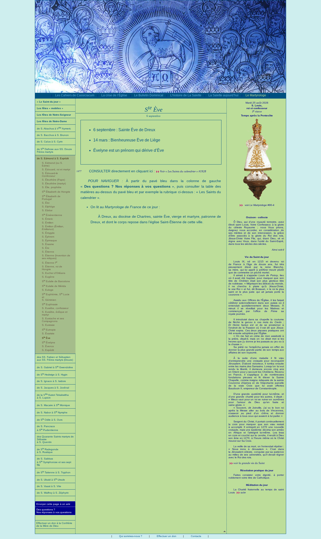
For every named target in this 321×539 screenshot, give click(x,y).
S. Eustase (48, 325)
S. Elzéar (47, 210)
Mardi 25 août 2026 (257, 102)
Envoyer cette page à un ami (53, 504)
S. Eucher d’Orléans (53, 273)
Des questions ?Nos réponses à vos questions (53, 511)
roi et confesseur (257, 108)
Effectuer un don (166, 536)
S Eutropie (49, 329)
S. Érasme (48, 244)
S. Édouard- (50, 174)
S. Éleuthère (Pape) (53, 179)
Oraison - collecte (257, 217)
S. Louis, (257, 105)
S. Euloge (47, 289)
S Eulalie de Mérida (54, 286)
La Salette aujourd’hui (223, 95)
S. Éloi (45, 202)
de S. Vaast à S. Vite (49, 486)
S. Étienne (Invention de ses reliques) (56, 257)
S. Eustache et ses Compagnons (53, 320)
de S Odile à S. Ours (49, 419)
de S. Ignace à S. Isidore (51, 381)
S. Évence (48, 346)
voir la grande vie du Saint (249, 463)
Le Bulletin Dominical (148, 95)
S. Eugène (48, 276)
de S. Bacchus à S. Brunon (53, 135)
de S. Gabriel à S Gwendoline (55, 367)
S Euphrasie (50, 304)
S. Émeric (47, 218)
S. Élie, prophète (51, 187)
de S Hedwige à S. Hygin (52, 374)
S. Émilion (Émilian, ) (53, 227)
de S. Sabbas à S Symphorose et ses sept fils (54, 461)
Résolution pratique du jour (256, 470)
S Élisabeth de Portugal (51, 197)
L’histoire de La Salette (185, 95)
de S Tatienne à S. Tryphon (53, 472)
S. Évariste (48, 333)
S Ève (46, 338)
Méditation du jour (257, 485)
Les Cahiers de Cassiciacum (74, 95)
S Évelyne (48, 342)
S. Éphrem (48, 236)
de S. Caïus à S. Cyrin (50, 141)
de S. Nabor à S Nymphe (52, 412)
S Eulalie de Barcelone (56, 281)
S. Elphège (48, 206)
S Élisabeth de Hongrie (56, 191)
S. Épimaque (49, 240)
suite (243, 492)
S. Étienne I (49, 262)
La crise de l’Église (114, 95)
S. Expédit (48, 350)
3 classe (257, 111)
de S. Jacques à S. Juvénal (53, 387)
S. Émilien (47, 222)
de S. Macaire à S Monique (53, 405)
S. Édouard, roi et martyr (56, 169)
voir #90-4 (259, 205)
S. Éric (45, 248)
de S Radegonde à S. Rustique (47, 450)
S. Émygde (48, 233)
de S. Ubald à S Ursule (51, 479)
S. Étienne (48, 251)
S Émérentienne (52, 215)
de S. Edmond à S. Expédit (53, 158)
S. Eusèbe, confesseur (55, 308)
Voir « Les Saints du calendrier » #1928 (183, 171)
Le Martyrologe (256, 95)
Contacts (196, 536)
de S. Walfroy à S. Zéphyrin (53, 492)
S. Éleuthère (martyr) (54, 183)
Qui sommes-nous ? (130, 536)
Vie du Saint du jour (257, 257)
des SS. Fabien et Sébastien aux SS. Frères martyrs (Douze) (55, 358)
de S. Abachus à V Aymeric (54, 128)
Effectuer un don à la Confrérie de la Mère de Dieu (54, 524)
